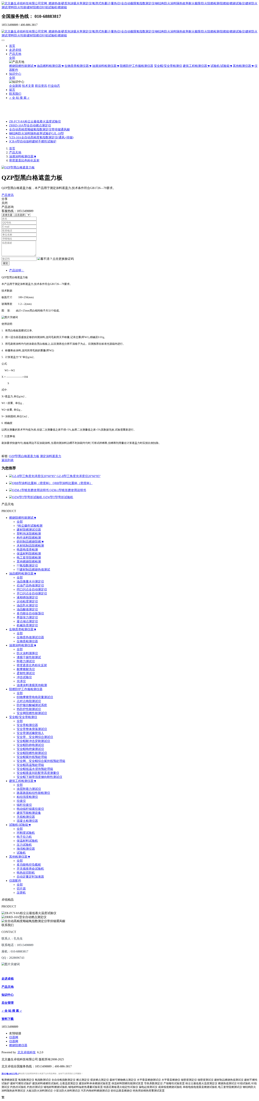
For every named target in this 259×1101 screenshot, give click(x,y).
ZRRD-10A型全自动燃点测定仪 (30, 125)
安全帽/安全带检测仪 (168, 65)
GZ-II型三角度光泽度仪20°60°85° (78, 476)
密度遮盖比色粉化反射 (24, 160)
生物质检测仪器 (27, 641)
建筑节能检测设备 (29, 812)
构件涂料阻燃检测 (29, 537)
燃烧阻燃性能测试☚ (22, 65)
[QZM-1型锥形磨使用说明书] (29, 490)
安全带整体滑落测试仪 (32, 729)
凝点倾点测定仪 (27, 621)
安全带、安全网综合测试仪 (35, 737)
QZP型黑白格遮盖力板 (24, 456)
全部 (12, 57)
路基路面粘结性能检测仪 (33, 792)
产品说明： (16, 270)
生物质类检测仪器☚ (77, 65)
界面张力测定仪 (27, 617)
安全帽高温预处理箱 (30, 765)
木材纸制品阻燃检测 (30, 545)
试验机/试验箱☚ (221, 65)
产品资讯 (8, 195)
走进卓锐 (15, 49)
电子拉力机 (24, 836)
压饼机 (21, 892)
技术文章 (28, 85)
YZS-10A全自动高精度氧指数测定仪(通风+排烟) (41, 137)
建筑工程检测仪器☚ (196, 65)
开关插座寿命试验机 (30, 868)
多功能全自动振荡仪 (30, 613)
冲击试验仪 (24, 677)
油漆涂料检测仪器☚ (105, 65)
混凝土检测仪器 (27, 820)
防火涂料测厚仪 (27, 653)
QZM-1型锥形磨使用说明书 (67, 490)
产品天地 (15, 53)
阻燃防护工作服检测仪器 (136, 65)
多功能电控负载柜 (29, 864)
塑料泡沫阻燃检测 (29, 533)
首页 (12, 45)
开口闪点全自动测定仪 (32, 593)
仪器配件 (15, 880)
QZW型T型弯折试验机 (58, 497)
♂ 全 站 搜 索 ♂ (19, 97)
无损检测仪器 (26, 816)
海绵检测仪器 (26, 848)
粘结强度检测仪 (27, 796)
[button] (55, 259)
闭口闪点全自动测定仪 (32, 589)
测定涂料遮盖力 (50, 456)
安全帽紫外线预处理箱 (32, 757)
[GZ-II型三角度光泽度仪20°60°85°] (33, 476)
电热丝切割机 (26, 872)
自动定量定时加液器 (30, 876)
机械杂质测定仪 (27, 625)
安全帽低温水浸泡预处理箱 (35, 769)
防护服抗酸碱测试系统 (32, 705)
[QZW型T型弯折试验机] (26, 497)
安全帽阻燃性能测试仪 (32, 753)
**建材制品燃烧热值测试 (33, 569)
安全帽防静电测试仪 (30, 745)
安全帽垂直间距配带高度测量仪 (38, 773)
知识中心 (15, 73)
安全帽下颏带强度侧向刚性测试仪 (39, 777)
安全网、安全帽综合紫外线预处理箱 (41, 761)
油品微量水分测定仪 (30, 581)
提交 (5, 263)
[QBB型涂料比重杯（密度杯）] (31, 483)
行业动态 (54, 85)
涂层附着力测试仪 (29, 788)
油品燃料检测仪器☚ (50, 65)
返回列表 (8, 460)
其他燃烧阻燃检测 (29, 561)
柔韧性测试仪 (26, 673)
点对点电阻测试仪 (29, 701)
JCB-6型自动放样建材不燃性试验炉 (32, 141)
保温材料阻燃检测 (29, 553)
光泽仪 (21, 681)
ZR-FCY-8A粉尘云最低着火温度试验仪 (35, 121)
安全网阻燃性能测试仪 (32, 713)
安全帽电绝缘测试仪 (30, 749)
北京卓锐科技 (26, 1052)
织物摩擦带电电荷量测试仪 (35, 697)
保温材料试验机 (27, 840)
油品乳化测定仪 (27, 605)
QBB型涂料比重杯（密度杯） (73, 483)
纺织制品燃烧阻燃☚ (30, 541)
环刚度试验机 (26, 832)
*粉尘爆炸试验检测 (29, 525)
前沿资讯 (41, 85)
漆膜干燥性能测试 (29, 657)
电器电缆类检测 (27, 549)
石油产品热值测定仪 (30, 585)
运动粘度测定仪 (27, 601)
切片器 (21, 888)
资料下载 (8, 1018)
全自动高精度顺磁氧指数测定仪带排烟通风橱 (39, 129)
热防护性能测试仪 (29, 709)
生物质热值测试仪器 (30, 637)
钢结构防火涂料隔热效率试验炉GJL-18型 (36, 133)
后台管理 (8, 1002)
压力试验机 (24, 844)
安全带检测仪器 (27, 725)
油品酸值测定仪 (27, 609)
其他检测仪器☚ (243, 65)
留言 (12, 89)
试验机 (21, 852)
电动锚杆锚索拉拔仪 (30, 808)
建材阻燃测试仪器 (29, 529)
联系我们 (15, 93)
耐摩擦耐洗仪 (26, 669)
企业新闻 (15, 85)
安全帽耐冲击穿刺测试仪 (33, 741)
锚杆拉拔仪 (24, 804)
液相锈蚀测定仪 (27, 597)
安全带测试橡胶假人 (30, 733)
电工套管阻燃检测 (29, 557)
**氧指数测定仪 (27, 565)
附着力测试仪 (26, 661)
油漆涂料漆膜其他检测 (32, 685)
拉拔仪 (21, 800)
